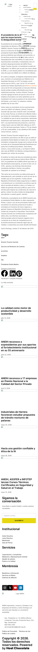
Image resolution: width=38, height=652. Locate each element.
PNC (24, 41)
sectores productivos (8, 269)
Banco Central (32, 86)
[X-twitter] (28, 1)
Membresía (27, 43)
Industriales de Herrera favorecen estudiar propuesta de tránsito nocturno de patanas (18, 416)
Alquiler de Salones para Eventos (26, 32)
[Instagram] (4, 587)
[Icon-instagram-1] (30, 1)
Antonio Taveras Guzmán (9, 242)
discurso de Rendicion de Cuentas (13, 246)
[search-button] (35, 9)
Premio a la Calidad (26, 38)
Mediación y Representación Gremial (27, 25)
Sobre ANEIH (29, 10)
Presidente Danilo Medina (10, 264)
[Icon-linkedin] (36, 1)
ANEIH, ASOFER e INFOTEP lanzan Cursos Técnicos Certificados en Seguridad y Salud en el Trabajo (17, 483)
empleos (4, 255)
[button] (4, 275)
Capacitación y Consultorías (28, 20)
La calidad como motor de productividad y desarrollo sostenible (16, 311)
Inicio (25, 5)
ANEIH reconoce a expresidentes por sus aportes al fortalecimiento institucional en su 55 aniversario (18, 346)
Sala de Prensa (25, 47)
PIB (2, 260)
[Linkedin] (20, 587)
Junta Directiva (24, 13)
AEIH (2, 237)
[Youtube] (33, 1)
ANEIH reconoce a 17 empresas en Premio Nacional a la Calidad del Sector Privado (19, 381)
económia (4, 251)
